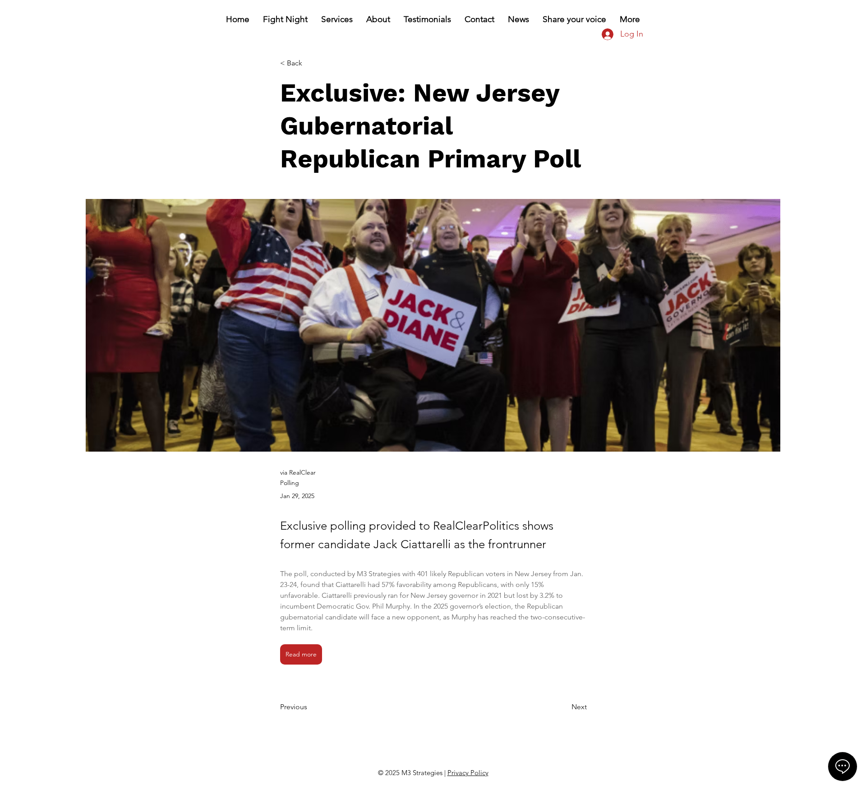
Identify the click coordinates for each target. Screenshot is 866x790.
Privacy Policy (467, 772)
